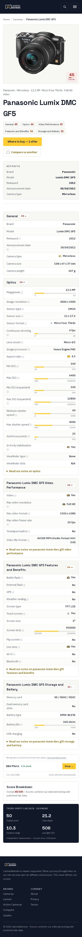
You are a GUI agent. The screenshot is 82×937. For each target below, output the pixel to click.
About (34, 894)
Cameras (18, 19)
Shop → (69, 766)
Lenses (7, 899)
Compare (8, 910)
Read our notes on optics (24, 471)
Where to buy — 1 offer (22, 141)
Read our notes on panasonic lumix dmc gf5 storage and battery (40, 743)
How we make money (56, 757)
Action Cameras (12, 904)
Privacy (35, 899)
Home (6, 19)
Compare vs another (24, 152)
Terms (34, 904)
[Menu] (75, 6)
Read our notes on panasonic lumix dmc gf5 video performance (39, 551)
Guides (7, 915)
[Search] (64, 7)
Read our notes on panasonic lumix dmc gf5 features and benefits (35, 670)
